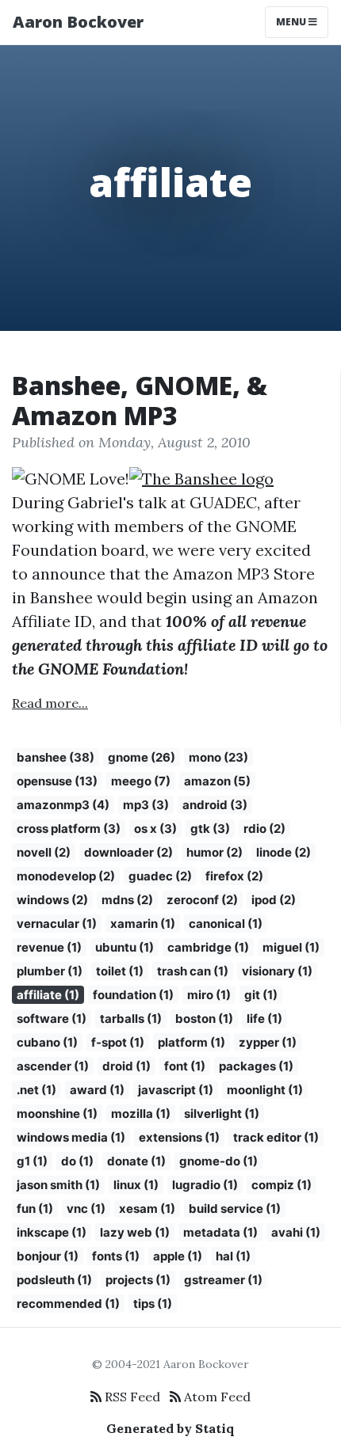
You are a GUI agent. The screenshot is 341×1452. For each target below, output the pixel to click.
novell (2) (44, 852)
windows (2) (52, 899)
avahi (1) (295, 1232)
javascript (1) (175, 1089)
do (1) (77, 1161)
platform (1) (191, 1042)
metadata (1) (220, 1232)
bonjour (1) (48, 1256)
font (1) (184, 1066)
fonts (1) (116, 1256)
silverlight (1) (221, 1113)
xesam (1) (147, 1208)
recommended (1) (68, 1303)
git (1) (261, 994)
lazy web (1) (135, 1232)
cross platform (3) (69, 828)
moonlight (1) (265, 1089)
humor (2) (214, 852)
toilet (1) (120, 971)
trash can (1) (192, 971)
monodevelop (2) (66, 876)
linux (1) (136, 1184)
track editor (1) (276, 1137)
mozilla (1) (140, 1113)
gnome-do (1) (218, 1161)
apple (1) (177, 1256)
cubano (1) (47, 1042)
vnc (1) (86, 1208)
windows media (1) (71, 1137)
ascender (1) (53, 1066)
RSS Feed (131, 1396)
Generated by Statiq (170, 1428)
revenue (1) (49, 947)
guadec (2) (160, 876)
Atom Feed (216, 1396)
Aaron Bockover (78, 21)
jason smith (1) (58, 1184)
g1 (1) (32, 1161)
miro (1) (209, 994)
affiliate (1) (48, 994)
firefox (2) (234, 876)
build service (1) (235, 1208)
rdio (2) (264, 828)
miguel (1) (291, 947)
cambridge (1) (208, 947)
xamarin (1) (142, 923)
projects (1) (137, 1279)
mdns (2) (127, 899)
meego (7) (140, 781)
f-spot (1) (117, 1042)
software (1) (51, 1018)
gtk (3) (210, 828)
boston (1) (204, 1018)
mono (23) (218, 757)
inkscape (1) (51, 1232)
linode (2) (283, 852)
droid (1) (126, 1066)
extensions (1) (179, 1137)
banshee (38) (55, 757)
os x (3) (155, 828)
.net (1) (36, 1089)
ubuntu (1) (124, 947)
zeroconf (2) (202, 899)
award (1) (97, 1089)
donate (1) (136, 1161)
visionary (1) (277, 971)
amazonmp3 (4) (63, 804)
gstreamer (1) (223, 1279)
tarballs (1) (131, 1018)
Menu (292, 22)
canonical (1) (225, 923)
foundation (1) (133, 994)
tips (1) (152, 1303)
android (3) (214, 804)
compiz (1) (281, 1184)
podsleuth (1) (54, 1279)
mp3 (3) (146, 804)
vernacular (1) (57, 923)
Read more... (50, 703)
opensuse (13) (57, 781)
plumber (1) (49, 971)
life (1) (264, 1018)
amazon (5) (217, 781)
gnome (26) (141, 757)
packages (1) (256, 1066)
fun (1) (35, 1208)
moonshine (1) (57, 1113)
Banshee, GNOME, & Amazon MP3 (139, 400)
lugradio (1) (205, 1184)
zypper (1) (268, 1042)
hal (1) (233, 1256)
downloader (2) (128, 852)
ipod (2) (273, 899)
